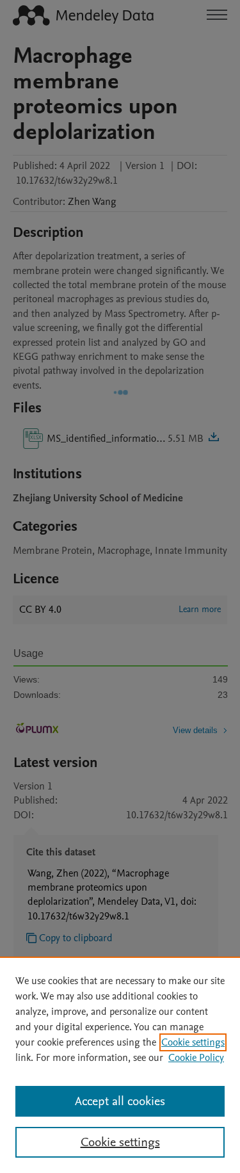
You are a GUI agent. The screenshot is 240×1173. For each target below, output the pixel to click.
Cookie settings (193, 1042)
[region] (120, 1065)
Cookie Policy (196, 1058)
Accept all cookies (120, 1101)
